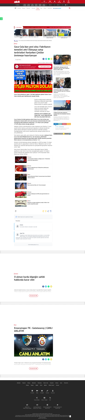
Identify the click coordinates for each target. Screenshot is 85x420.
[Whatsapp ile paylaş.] (48, 59)
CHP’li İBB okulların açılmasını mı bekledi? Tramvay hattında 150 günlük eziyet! (29, 27)
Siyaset (23, 8)
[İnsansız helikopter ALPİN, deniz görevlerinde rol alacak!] (33, 197)
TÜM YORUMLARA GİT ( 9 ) (33, 244)
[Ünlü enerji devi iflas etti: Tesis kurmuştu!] (33, 188)
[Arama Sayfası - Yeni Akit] (69, 8)
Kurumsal (53, 392)
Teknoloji (33, 8)
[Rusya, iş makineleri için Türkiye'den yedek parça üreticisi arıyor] (33, 171)
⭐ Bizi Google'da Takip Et (44, 66)
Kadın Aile (50, 8)
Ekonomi (28, 8)
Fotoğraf (42, 392)
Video (37, 392)
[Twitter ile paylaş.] (46, 59)
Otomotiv (66, 382)
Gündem (19, 8)
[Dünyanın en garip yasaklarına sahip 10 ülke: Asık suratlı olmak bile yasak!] (33, 206)
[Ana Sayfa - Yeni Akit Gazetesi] (17, 1)
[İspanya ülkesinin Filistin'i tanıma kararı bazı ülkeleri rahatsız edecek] (33, 180)
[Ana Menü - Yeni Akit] (15, 8)
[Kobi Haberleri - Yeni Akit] (57, 8)
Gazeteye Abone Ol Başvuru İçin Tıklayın (37, 407)
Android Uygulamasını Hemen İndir (57, 407)
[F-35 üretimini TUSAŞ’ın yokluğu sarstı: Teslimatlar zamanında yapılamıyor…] (33, 162)
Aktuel (45, 8)
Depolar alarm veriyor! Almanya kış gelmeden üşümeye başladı (56, 27)
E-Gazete (32, 392)
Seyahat (51, 382)
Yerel (41, 385)
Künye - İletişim (44, 399)
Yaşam (32, 385)
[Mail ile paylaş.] (51, 59)
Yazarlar (47, 392)
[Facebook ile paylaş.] (43, 59)
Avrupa (57, 385)
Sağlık (37, 385)
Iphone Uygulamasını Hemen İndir (47, 407)
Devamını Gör (33, 295)
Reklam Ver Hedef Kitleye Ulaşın (27, 407)
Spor (41, 8)
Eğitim (45, 385)
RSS (50, 399)
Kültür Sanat (51, 385)
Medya (27, 385)
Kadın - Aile (45, 382)
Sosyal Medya (36, 399)
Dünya (37, 8)
